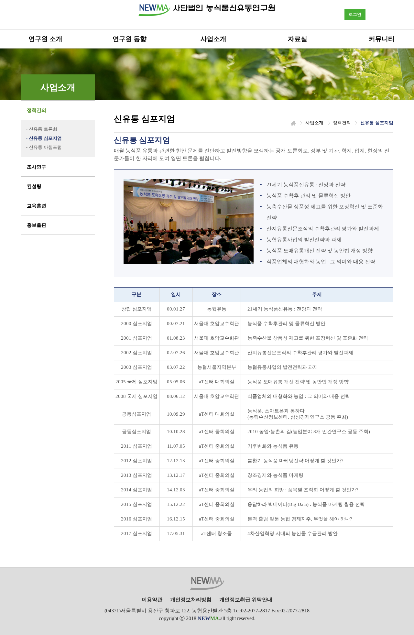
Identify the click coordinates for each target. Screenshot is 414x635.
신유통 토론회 (43, 129)
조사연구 (36, 167)
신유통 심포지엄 (45, 138)
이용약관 (152, 599)
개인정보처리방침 (191, 599)
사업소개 (213, 38)
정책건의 (36, 110)
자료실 (297, 38)
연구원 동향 (130, 38)
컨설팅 (34, 186)
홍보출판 (36, 225)
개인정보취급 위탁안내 (245, 599)
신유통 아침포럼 (45, 147)
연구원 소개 (45, 38)
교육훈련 (36, 205)
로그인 (355, 14)
